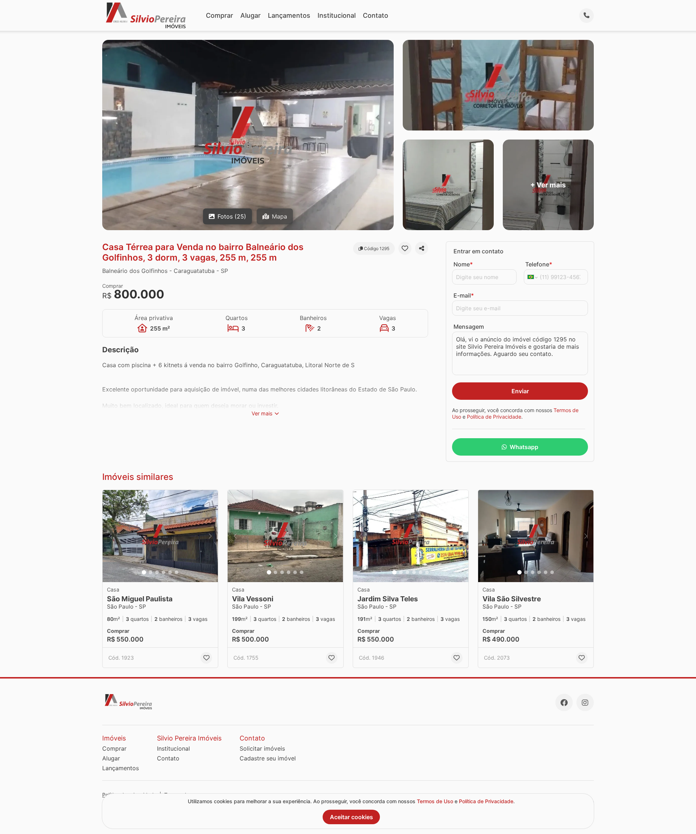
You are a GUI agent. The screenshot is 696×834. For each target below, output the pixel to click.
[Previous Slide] (110, 536)
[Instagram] (585, 702)
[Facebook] (564, 702)
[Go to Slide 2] (150, 572)
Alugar (250, 15)
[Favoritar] (404, 248)
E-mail (463, 295)
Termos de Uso (435, 801)
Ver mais (262, 413)
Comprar (219, 15)
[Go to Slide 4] (163, 572)
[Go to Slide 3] (157, 572)
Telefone (538, 264)
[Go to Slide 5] (170, 572)
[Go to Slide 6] (176, 572)
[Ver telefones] (586, 15)
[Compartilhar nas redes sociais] (421, 248)
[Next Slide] (210, 536)
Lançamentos (289, 15)
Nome (463, 264)
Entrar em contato (478, 251)
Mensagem (468, 326)
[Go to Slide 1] (144, 572)
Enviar (520, 391)
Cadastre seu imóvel (268, 758)
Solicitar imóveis (262, 748)
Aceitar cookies (351, 817)
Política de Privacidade (494, 417)
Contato (375, 15)
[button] (160, 536)
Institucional (337, 15)
